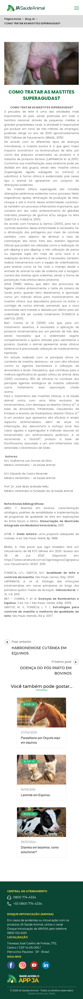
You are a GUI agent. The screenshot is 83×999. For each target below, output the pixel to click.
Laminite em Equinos (35, 795)
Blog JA (29, 704)
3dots (52, 993)
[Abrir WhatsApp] (73, 989)
